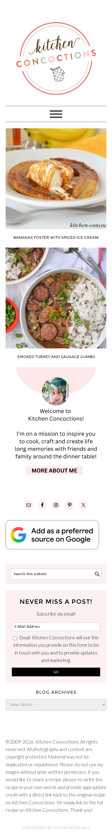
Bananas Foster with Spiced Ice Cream (56, 237)
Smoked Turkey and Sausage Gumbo (56, 356)
